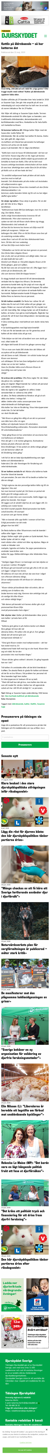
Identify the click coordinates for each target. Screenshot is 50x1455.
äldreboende (17, 704)
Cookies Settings (26, 1443)
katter (27, 704)
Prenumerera (25, 744)
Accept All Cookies (25, 1450)
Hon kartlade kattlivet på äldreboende (22, 696)
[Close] (46, 1429)
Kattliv (33, 704)
